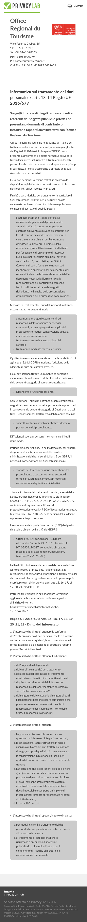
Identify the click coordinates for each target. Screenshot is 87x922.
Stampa (78, 6)
